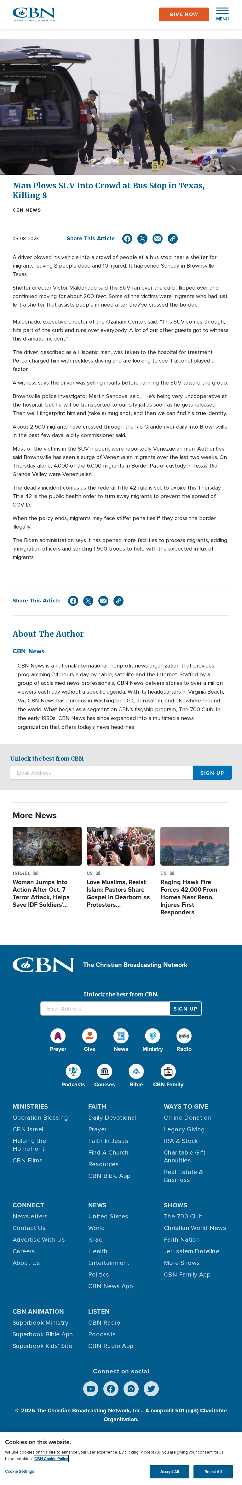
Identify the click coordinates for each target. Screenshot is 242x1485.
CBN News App (110, 1286)
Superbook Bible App (43, 1334)
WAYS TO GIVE (186, 1106)
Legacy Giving (184, 1129)
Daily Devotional (112, 1118)
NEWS (97, 1205)
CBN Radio (104, 1323)
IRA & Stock (181, 1141)
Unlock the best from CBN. (47, 758)
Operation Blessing (40, 1118)
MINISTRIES (30, 1106)
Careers (24, 1251)
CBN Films (28, 1160)
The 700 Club (183, 1216)
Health (98, 1251)
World (96, 1228)
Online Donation (187, 1118)
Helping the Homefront (29, 1145)
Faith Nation (182, 1240)
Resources (103, 1164)
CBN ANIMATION (38, 1311)
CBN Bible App (109, 1176)
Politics (98, 1274)
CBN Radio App (111, 1346)
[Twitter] (142, 239)
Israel (96, 1240)
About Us (26, 1263)
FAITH (97, 1106)
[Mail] (158, 239)
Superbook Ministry (40, 1323)
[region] (121, 1458)
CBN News (27, 210)
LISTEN (99, 1311)
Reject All (213, 1472)
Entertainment (109, 1263)
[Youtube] (90, 1388)
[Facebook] (127, 239)
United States (108, 1216)
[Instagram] (131, 1388)
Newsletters (30, 1216)
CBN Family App (187, 1274)
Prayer (97, 1129)
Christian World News (195, 1228)
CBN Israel (28, 1129)
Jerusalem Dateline (191, 1251)
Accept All (169, 1472)
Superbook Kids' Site (42, 1346)
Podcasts (102, 1334)
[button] (219, 14)
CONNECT (28, 1205)
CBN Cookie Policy (51, 1459)
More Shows (182, 1263)
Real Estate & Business (183, 1176)
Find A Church (108, 1152)
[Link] (173, 239)
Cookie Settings (19, 1471)
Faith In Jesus (108, 1141)
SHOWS (175, 1205)
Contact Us (29, 1228)
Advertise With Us (39, 1240)
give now (184, 14)
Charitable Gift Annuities (185, 1156)
